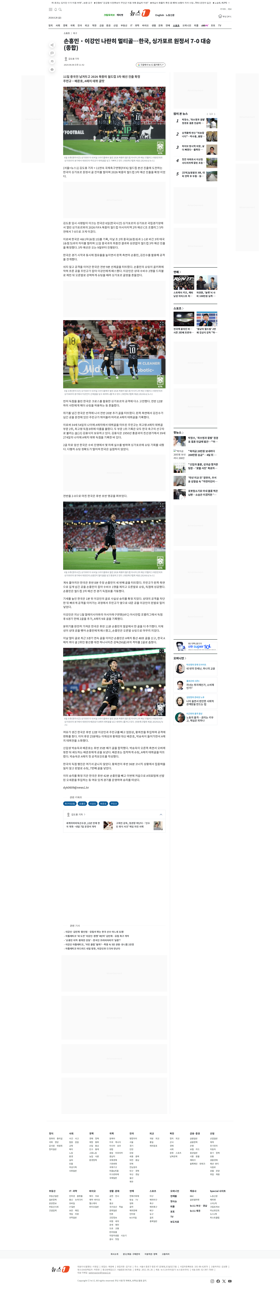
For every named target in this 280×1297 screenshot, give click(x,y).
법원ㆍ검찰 (74, 1142)
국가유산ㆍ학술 (116, 1207)
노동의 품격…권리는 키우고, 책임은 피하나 (200, 719)
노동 (71, 1153)
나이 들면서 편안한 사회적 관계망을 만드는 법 (200, 703)
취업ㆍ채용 (215, 1174)
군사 (172, 1142)
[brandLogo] (140, 12)
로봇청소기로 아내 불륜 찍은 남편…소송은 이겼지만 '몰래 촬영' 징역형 (203, 494)
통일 (151, 1142)
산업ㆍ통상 (94, 1146)
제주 (131, 1181)
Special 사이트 (218, 1191)
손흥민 (82, 803)
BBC (192, 1196)
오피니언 (179, 658)
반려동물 (113, 1232)
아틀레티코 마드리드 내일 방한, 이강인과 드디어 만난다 (92, 948)
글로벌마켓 (194, 1199)
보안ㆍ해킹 (74, 1210)
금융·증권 (195, 1133)
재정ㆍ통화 (94, 1142)
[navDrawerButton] (50, 9)
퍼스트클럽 (214, 1217)
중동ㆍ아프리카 (116, 1153)
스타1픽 (213, 1203)
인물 (71, 1164)
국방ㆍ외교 (154, 1138)
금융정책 (193, 1142)
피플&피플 (114, 1171)
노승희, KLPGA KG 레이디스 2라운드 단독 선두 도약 (207, 2)
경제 (91, 1133)
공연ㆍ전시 (114, 1196)
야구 (151, 1196)
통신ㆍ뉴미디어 (76, 1199)
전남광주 (133, 1167)
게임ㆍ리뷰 (74, 1214)
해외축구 (153, 1207)
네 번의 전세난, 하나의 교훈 (200, 668)
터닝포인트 (214, 1210)
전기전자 (214, 1146)
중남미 (112, 1156)
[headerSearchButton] (60, 9)
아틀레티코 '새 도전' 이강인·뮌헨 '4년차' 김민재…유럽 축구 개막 (97, 936)
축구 (151, 1203)
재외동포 (153, 1146)
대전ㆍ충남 (134, 1160)
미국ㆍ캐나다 (115, 1142)
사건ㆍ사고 (74, 1138)
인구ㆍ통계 (94, 1149)
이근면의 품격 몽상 (194, 713)
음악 (131, 1207)
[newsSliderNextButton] (214, 114)
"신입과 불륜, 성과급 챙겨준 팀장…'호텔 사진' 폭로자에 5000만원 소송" (203, 468)
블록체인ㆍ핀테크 (197, 1164)
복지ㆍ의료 (94, 1196)
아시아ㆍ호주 (115, 1146)
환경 (71, 1156)
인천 (131, 1149)
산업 (212, 1133)
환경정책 (93, 1160)
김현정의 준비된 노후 (195, 697)
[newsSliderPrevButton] (207, 114)
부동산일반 (53, 1196)
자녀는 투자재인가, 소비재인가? (200, 686)
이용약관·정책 (151, 1254)
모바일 (72, 1203)
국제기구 (113, 1167)
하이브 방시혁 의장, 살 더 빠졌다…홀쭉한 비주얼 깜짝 (193, 150)
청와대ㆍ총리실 (55, 1138)
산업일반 (214, 1138)
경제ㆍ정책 (94, 1138)
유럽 (111, 1149)
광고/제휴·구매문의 (131, 1254)
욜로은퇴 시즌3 (192, 681)
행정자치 (133, 1138)
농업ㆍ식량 (94, 1156)
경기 (131, 1146)
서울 (131, 1142)
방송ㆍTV (134, 1199)
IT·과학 (73, 1191)
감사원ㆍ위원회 (55, 1146)
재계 (212, 1142)
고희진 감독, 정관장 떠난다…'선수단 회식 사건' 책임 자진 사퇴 (133, 825)
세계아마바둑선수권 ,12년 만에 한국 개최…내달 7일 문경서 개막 (83, 825)
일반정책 (53, 1199)
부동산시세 (53, 1207)
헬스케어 (93, 1203)
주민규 (114, 803)
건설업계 (53, 1210)
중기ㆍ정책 (215, 1153)
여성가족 (73, 1167)
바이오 (92, 1191)
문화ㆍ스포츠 (175, 1153)
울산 (131, 1178)
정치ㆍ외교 (174, 1138)
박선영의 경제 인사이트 (196, 664)
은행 (192, 1146)
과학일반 (73, 1217)
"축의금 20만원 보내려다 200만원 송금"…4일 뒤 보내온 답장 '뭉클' (202, 455)
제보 (230, 9)
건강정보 (113, 1217)
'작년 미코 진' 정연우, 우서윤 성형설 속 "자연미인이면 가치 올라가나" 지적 (202, 481)
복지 (71, 1149)
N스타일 (133, 1217)
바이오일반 (94, 1207)
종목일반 (153, 1221)
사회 (71, 1133)
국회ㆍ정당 (54, 1142)
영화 (131, 1203)
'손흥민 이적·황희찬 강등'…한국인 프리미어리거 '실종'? (93, 940)
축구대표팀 (70, 803)
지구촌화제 (114, 1174)
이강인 (93, 803)
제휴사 (193, 1191)
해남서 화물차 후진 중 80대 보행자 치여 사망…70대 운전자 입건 (150, 2)
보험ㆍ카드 (195, 1149)
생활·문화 (114, 1191)
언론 (111, 1214)
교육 (71, 1146)
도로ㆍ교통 (114, 1228)
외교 (152, 1133)
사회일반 (73, 1171)
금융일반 (193, 1138)
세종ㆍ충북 (134, 1156)
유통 (212, 1156)
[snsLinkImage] (212, 1281)
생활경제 (214, 1160)
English (159, 15)
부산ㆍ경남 (134, 1174)
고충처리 (165, 1254)
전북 (131, 1164)
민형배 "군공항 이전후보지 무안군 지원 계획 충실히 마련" (91, 2)
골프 (151, 1217)
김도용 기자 (73, 58)
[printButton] (52, 69)
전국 (132, 1133)
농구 (151, 1214)
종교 (111, 1203)
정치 (51, 1133)
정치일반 (53, 1149)
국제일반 (113, 1178)
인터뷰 (132, 1214)
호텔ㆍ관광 (215, 1171)
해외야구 (153, 1199)
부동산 (52, 1191)
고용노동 (93, 1153)
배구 (151, 1210)
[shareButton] (52, 45)
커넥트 (223, 9)
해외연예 (133, 1210)
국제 (111, 1133)
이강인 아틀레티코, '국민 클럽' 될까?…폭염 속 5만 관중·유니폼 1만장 (99, 944)
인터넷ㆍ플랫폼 (76, 1196)
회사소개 (114, 1254)
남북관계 (173, 1156)
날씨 (71, 1160)
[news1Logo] (60, 1269)
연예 (176, 272)
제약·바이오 (94, 1199)
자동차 (213, 1149)
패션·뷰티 (214, 1164)
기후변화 (113, 1164)
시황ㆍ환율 (195, 1156)
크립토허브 (109, 15)
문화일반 (113, 1210)
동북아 (112, 1138)
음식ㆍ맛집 (114, 1239)
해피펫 (120, 15)
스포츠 (67, 33)
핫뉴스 (177, 432)
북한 (172, 1133)
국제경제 (113, 1160)
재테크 (193, 1160)
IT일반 (72, 1207)
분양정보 (53, 1203)
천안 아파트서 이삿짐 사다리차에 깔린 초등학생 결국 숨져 (193, 163)
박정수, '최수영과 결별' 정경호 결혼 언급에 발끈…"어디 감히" (193, 123)
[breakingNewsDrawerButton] (55, 9)
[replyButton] (52, 53)
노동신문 (170, 15)
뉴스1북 (213, 1214)
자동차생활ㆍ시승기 (118, 1235)
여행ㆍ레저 (114, 1221)
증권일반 (193, 1153)
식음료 (213, 1167)
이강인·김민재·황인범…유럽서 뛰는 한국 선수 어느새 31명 (94, 931)
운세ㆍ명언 (114, 1225)
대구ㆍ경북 (134, 1171)
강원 (131, 1153)
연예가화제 (134, 1196)
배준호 (103, 803)
